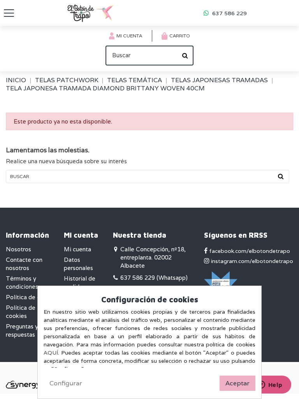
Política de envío (29, 297)
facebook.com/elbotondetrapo (249, 250)
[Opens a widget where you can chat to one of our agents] (269, 385)
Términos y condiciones (22, 282)
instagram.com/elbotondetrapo (251, 261)
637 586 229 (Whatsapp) (154, 277)
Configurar (65, 383)
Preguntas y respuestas (22, 330)
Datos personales (78, 264)
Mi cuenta (77, 249)
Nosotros (18, 249)
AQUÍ (51, 352)
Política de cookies (20, 312)
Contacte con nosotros (24, 264)
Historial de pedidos (79, 282)
